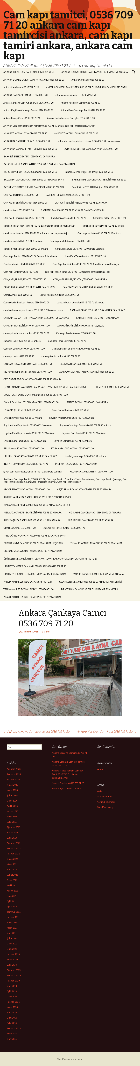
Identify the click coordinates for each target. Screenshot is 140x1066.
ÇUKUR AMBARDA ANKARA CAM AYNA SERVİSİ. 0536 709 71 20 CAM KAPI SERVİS (45, 387)
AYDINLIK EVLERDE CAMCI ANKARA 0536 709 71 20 (91, 148)
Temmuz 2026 (14, 774)
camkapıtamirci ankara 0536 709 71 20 (60, 356)
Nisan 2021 (12, 927)
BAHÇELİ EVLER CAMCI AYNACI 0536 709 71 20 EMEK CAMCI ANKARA (39, 164)
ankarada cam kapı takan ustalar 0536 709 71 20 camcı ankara (89, 141)
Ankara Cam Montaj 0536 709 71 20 (21, 87)
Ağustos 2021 (13, 906)
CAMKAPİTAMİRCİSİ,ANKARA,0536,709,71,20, (80, 325)
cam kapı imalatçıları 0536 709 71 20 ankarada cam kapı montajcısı (36, 233)
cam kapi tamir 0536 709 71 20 (18, 210)
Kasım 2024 (12, 832)
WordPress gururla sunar (70, 1059)
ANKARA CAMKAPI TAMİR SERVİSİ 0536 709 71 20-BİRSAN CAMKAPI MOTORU (86, 87)
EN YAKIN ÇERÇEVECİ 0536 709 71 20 (22, 410)
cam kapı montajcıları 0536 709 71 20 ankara (25, 248)
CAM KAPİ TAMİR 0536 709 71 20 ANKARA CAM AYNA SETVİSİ (72, 210)
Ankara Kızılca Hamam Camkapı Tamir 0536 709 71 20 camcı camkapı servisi (67, 774)
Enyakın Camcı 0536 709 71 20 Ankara (73, 440)
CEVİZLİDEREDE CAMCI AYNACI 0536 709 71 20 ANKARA (32, 379)
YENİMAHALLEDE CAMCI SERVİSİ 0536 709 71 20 (28, 589)
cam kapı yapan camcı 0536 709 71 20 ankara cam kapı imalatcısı (77, 271)
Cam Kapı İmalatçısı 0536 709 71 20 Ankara (99, 233)
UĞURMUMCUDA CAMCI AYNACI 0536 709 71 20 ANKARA (32, 551)
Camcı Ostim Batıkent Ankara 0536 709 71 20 (26, 302)
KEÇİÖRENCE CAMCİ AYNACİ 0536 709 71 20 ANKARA (84, 489)
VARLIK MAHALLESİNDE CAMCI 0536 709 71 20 (27, 581)
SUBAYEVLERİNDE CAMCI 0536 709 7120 (64, 527)
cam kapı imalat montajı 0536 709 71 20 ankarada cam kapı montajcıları (39, 225)
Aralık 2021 (12, 885)
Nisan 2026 (12, 790)
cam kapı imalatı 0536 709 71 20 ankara (23, 241)
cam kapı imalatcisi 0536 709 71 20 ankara (103, 225)
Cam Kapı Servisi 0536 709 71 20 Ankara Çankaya (79, 248)
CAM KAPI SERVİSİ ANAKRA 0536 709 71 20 (68, 195)
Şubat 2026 (12, 795)
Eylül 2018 (12, 991)
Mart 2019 (12, 985)
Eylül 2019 (12, 964)
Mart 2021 (12, 933)
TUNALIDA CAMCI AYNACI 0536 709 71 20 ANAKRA (96, 543)
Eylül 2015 (12, 1023)
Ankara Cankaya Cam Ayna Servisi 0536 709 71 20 (28, 102)
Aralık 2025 (12, 805)
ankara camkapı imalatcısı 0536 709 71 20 (75, 95)
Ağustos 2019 (13, 970)
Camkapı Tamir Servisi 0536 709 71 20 (67, 341)
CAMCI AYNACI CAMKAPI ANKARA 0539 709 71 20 (88, 287)
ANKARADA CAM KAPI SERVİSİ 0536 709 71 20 (26, 141)
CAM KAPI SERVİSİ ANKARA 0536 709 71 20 (25, 202)
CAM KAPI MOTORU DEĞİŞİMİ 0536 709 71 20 (95, 187)
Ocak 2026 (12, 800)
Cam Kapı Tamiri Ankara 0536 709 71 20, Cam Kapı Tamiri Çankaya (85, 264)
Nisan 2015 (12, 1033)
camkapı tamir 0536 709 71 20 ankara (22, 341)
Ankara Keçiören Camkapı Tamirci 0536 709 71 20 (28, 110)
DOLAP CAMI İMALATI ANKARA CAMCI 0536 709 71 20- (31, 402)
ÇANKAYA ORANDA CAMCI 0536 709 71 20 (81, 364)
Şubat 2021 (12, 938)
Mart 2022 (12, 869)
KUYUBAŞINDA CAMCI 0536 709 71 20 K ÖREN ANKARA (31, 520)
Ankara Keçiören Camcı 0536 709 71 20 (80, 102)
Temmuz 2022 (14, 848)
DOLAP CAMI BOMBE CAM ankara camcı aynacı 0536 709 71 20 (35, 394)
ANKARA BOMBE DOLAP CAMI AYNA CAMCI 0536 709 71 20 (33, 79)
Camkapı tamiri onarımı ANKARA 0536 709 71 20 (76, 348)
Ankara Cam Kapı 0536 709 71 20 (88, 79)
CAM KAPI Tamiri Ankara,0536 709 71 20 (23, 218)
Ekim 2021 (12, 895)
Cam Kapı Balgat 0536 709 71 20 (109, 218)
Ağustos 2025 (13, 827)
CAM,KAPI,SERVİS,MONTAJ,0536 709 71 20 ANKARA (80, 279)
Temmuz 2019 (14, 975)
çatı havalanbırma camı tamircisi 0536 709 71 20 (27, 371)
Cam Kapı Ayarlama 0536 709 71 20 (68, 218)
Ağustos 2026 (13, 768)
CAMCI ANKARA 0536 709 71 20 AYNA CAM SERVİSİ (29, 287)
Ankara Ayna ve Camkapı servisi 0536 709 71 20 (36, 731)
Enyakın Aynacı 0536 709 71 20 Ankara (22, 417)
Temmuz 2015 (14, 1028)
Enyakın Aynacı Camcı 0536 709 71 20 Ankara (71, 417)
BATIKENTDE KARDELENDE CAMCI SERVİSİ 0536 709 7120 (33, 187)
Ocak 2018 (12, 996)
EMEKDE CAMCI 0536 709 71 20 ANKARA (87, 402)
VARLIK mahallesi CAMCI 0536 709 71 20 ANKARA (98, 574)
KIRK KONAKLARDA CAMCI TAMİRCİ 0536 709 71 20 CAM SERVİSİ (37, 497)
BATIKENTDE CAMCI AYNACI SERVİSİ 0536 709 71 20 (99, 179)
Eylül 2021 (12, 901)
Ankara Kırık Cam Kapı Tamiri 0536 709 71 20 (83, 110)
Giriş (99, 791)
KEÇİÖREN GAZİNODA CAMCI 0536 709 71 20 (26, 489)
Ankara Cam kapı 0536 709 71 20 (68, 783)
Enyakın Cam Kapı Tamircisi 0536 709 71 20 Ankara (85, 425)
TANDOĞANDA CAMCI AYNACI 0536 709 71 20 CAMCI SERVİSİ (34, 535)
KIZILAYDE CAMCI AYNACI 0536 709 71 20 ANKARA (95, 512)
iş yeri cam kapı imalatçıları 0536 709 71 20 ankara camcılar (32, 471)
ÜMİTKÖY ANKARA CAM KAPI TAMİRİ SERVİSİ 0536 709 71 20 (34, 566)
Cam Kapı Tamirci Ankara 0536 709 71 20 (85, 256)
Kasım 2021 (12, 890)
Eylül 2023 (12, 837)
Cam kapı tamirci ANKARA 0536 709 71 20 (24, 264)
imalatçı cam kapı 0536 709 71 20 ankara (86, 456)
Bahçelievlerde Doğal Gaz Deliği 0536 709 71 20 (89, 171)
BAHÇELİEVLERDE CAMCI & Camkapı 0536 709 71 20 (30, 171)
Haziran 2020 (13, 954)
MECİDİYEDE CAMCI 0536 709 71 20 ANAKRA (90, 520)
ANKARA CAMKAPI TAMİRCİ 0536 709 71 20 (25, 95)
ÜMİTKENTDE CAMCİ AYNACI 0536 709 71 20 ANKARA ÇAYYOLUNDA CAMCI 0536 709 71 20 (50, 558)
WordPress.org (105, 807)
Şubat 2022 (12, 874)
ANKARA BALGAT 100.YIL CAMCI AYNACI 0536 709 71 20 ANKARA (94, 72)
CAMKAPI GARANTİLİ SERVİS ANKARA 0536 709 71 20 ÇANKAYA (36, 317)
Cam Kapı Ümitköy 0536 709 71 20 (20, 271)
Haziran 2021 (13, 917)
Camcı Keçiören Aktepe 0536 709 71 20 (59, 294)
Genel (47, 631)
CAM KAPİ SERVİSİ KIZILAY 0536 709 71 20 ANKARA (81, 202)
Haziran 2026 (13, 779)
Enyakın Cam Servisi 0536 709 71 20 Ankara (84, 433)
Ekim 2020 (12, 948)
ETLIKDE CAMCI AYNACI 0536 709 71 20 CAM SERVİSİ (30, 456)
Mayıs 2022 (12, 858)
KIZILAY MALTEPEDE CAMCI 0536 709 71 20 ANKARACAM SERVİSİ (37, 504)
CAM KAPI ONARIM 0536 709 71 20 (20, 195)
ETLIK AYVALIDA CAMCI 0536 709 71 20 (23, 448)
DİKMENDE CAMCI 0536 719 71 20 (112, 387)
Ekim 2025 (12, 816)
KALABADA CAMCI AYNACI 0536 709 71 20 (91, 471)
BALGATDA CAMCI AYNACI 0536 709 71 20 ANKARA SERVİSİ (34, 179)
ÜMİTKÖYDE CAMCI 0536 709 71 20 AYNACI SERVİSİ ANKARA (34, 574)
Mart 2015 (12, 1038)
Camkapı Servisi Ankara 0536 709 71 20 (75, 333)
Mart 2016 (12, 1012)
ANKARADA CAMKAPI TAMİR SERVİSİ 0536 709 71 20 (30, 148)
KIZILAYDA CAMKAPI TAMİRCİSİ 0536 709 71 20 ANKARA (32, 512)
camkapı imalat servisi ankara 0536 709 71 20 (26, 333)
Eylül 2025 (12, 821)
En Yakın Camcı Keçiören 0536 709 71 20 (68, 410)
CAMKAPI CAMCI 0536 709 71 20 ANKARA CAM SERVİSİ (98, 310)
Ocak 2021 (12, 943)
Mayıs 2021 (12, 922)
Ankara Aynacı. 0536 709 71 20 (67, 788)
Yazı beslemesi (105, 796)
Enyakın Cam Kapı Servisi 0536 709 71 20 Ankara (27, 425)
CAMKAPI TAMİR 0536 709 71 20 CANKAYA (97, 317)
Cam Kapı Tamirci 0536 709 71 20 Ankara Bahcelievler (30, 256)
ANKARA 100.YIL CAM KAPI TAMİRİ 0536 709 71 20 (28, 72)
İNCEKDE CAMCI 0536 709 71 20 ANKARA (76, 463)
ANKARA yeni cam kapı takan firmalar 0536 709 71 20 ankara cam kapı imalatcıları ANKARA (49, 125)
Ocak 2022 (12, 880)
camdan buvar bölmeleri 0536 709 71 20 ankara (80, 302)
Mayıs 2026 (12, 784)
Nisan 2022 (12, 864)
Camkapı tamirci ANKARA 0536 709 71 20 (24, 348)
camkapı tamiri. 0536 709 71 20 (18, 356)
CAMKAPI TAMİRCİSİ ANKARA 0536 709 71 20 (26, 325)
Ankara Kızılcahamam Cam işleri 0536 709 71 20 (71, 118)
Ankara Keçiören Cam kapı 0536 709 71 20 (107, 731)
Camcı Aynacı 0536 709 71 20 (17, 294)
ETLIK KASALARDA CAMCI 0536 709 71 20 (72, 448)
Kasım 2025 (12, 811)
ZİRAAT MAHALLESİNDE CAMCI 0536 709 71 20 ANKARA (32, 597)
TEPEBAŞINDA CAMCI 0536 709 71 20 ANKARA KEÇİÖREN (33, 543)
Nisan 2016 (12, 1007)
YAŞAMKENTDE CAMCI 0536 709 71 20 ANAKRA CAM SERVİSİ (90, 581)
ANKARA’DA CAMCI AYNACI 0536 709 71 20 (25, 133)
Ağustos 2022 (13, 843)
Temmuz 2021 (14, 911)
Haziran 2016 (13, 1001)
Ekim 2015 (12, 1017)
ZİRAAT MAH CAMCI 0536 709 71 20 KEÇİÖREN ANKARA (89, 589)
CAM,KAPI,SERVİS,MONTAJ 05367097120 (24, 279)
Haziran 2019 (13, 980)
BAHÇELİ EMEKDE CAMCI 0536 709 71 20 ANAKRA (29, 156)
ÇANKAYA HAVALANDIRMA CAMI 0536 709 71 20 (27, 364)
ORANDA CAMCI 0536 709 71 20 (19, 527)
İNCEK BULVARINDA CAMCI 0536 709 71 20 (25, 463)
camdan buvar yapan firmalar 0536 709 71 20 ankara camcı (33, 310)
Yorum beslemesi (106, 801)
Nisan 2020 (12, 959)
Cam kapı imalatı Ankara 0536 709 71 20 (69, 241)
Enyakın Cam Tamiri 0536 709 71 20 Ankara (24, 440)
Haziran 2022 (13, 853)
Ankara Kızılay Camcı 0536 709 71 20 (21, 118)
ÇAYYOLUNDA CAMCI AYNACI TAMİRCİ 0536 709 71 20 (86, 371)
